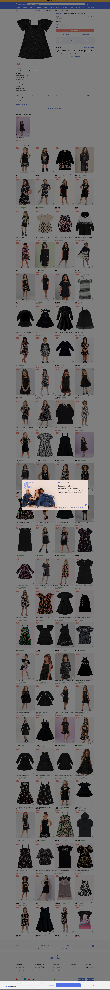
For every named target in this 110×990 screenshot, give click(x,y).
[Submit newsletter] (86, 505)
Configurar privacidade (93, 985)
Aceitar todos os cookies (68, 985)
